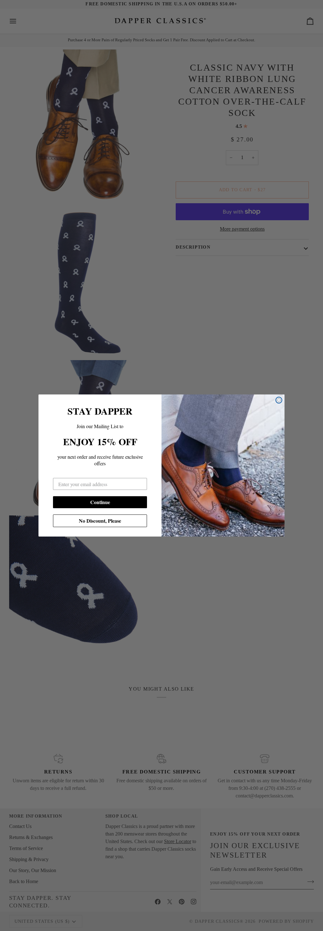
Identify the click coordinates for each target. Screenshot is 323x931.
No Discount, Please (100, 520)
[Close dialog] (279, 400)
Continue (100, 502)
